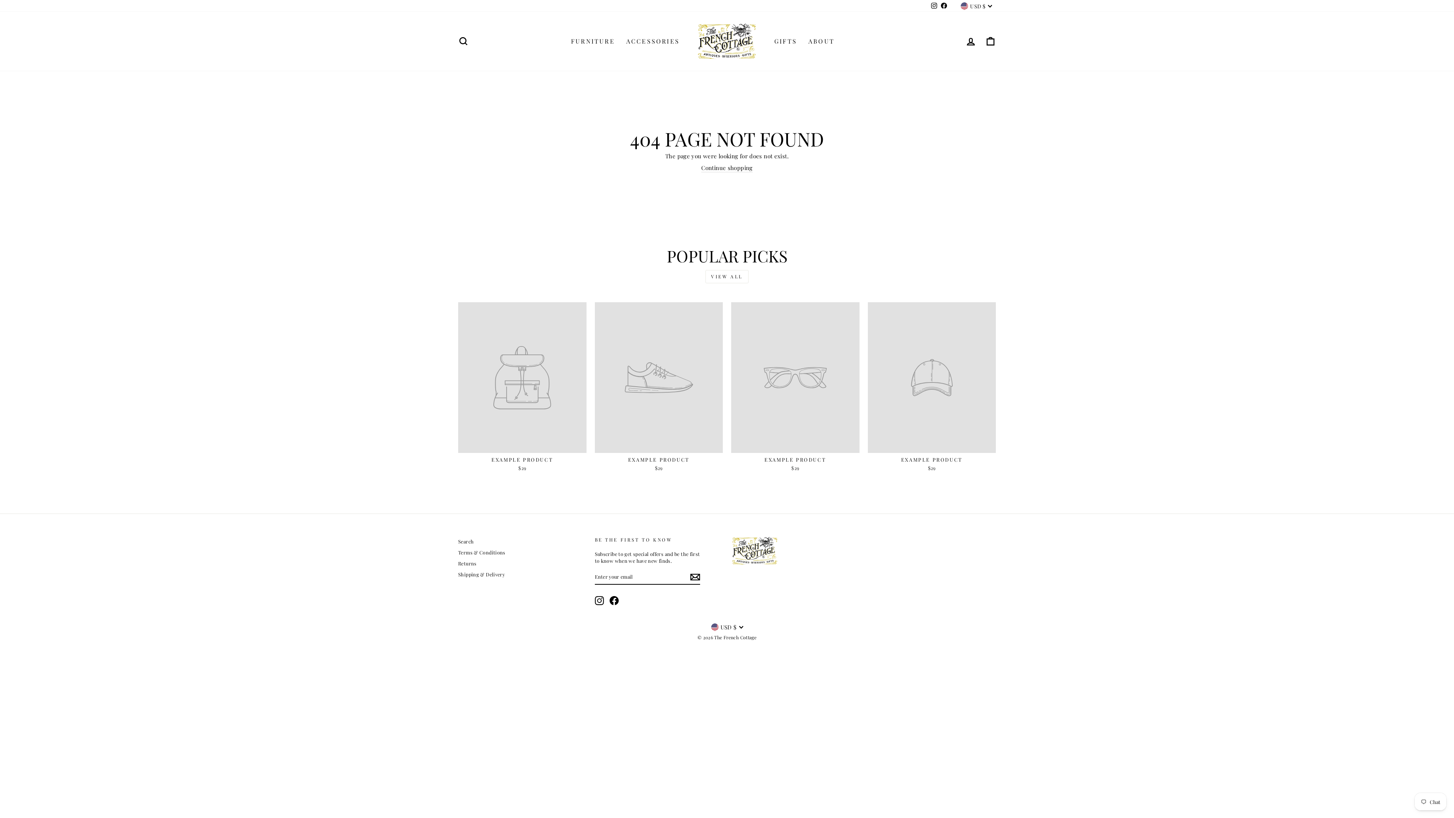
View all (727, 276)
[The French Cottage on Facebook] (614, 600)
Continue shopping (726, 168)
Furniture (593, 41)
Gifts (785, 41)
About (821, 41)
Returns (467, 563)
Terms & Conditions (481, 552)
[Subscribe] (695, 577)
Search (466, 541)
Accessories (653, 41)
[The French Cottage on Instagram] (599, 600)
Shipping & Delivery (481, 574)
